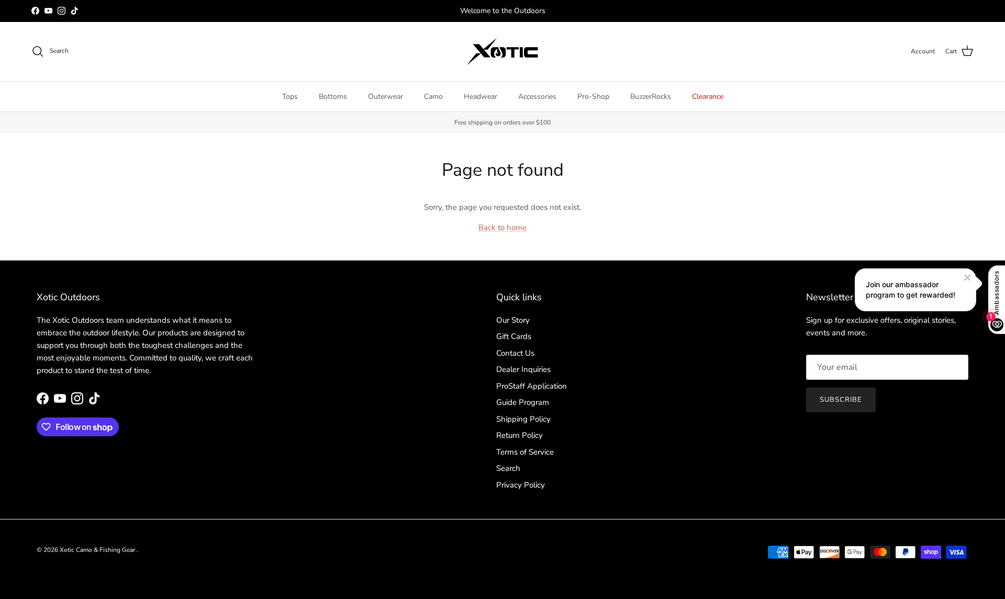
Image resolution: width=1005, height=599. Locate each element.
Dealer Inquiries (523, 369)
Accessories (537, 96)
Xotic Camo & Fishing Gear (98, 550)
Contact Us (515, 353)
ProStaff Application (531, 386)
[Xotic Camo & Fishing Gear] (502, 51)
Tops (290, 96)
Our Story (513, 320)
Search (508, 468)
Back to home (502, 227)
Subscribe (841, 399)
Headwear (480, 96)
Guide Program (522, 402)
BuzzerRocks (650, 96)
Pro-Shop (593, 96)
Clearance (707, 96)
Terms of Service (525, 452)
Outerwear (385, 96)
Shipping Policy (523, 419)
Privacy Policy (520, 485)
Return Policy (519, 435)
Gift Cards (513, 336)
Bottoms (333, 96)
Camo (433, 96)
